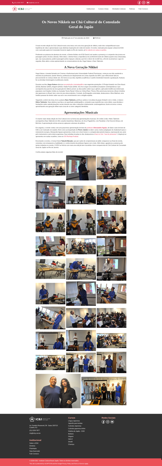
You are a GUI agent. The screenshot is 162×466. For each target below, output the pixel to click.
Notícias (132, 9)
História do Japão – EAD (76, 431)
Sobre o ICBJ (33, 443)
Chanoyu (71, 444)
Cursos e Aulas (103, 9)
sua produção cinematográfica (73, 84)
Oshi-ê (70, 439)
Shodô (70, 441)
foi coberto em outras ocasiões (96, 50)
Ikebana (71, 434)
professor (97, 128)
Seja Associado (34, 451)
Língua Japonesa (74, 421)
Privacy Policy (66, 463)
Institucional (91, 9)
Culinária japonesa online (76, 428)
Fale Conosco (143, 9)
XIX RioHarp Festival (71, 136)
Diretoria (32, 446)
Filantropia (33, 448)
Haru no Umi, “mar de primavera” (106, 134)
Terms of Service (79, 463)
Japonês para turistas (75, 423)
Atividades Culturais (119, 9)
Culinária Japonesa (74, 426)
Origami (70, 436)
